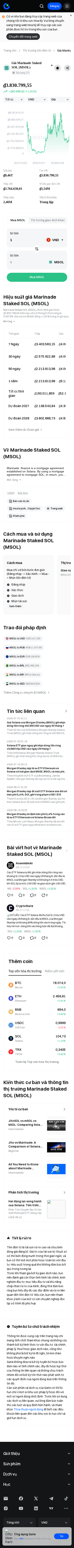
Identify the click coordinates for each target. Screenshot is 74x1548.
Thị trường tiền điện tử (37, 50)
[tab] (18, 220)
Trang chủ (9, 50)
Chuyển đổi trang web (23, 36)
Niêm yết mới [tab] (54, 971)
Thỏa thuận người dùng (28, 1409)
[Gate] (6, 6)
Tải (61, 1536)
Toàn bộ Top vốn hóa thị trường (37, 1062)
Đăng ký (54, 6)
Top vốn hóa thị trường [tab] (25, 971)
